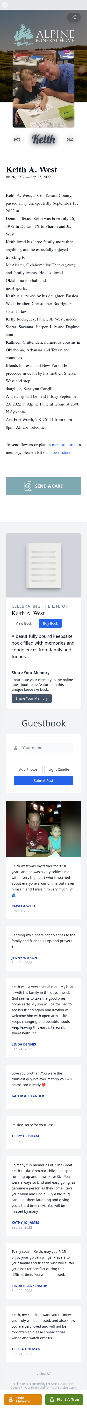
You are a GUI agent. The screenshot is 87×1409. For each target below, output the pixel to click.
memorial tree (64, 444)
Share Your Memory (32, 698)
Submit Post (43, 780)
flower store (60, 452)
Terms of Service (56, 1388)
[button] (43, 829)
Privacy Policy (30, 1388)
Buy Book (50, 623)
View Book (24, 623)
